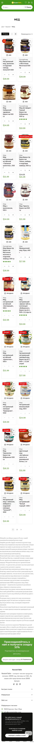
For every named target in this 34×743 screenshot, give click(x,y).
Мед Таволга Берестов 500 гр (24, 208)
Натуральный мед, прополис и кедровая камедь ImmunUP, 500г (8, 65)
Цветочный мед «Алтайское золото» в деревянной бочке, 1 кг (24, 456)
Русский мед (23, 59)
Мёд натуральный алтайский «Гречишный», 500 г (8, 304)
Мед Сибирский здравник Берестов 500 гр (8, 112)
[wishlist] (26, 2)
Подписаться (27, 659)
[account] (29, 2)
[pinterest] (20, 684)
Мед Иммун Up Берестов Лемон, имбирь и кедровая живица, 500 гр (25, 161)
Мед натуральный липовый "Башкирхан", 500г (8, 409)
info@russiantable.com (12, 712)
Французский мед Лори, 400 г (24, 250)
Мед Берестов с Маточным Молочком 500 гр (24, 64)
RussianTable (17, 670)
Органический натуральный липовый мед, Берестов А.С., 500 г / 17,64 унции (24, 358)
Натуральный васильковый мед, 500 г (24, 407)
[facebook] (13, 684)
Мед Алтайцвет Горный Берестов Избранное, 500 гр (25, 112)
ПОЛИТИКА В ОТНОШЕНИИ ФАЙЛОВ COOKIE (17, 729)
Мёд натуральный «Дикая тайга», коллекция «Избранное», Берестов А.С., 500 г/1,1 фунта (25, 306)
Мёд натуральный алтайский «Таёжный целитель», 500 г (9, 162)
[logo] (17, 2)
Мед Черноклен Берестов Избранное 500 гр (9, 455)
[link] (12, 34)
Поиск (29, 7)
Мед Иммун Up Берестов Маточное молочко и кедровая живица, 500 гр (8, 253)
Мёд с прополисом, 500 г (8, 208)
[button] (2, 2)
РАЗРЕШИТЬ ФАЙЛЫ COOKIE (17, 735)
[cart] (32, 2)
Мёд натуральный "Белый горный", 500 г (24, 503)
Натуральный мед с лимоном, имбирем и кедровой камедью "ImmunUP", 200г (9, 506)
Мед (4, 59)
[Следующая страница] (21, 529)
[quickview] (13, 44)
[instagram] (17, 684)
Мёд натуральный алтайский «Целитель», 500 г (8, 357)
